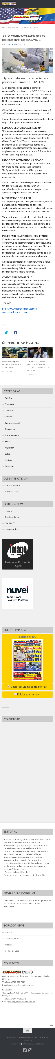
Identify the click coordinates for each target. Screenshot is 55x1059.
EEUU (7, 441)
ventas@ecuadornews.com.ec (21, 1001)
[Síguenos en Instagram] (30, 1050)
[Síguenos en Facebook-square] (25, 1050)
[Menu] (51, 4)
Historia (8, 511)
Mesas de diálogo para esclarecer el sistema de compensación (11, 364)
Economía (9, 404)
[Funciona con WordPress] (21, 1044)
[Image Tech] (17, 569)
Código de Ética (12, 529)
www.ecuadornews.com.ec (15, 312)
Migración (9, 447)
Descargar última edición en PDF (28, 686)
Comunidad (10, 429)
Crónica (8, 416)
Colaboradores (12, 517)
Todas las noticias (28, 27)
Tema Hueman (39, 1044)
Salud (7, 454)
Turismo (9, 460)
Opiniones (9, 466)
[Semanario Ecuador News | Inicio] (11, 3)
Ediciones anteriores (29, 694)
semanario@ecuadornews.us (21, 985)
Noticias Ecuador (12, 485)
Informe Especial (10, 27)
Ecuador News (12, 45)
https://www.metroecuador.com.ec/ (19, 308)
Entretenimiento (12, 435)
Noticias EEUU (11, 491)
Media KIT (10, 523)
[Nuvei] (17, 608)
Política (8, 398)
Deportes (9, 410)
